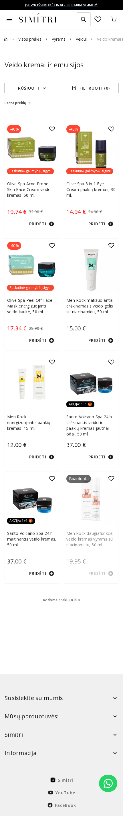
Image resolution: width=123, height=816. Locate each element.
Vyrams (59, 39)
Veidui (81, 39)
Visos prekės (29, 39)
